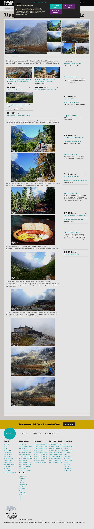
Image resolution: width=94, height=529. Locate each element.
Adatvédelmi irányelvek (40, 2)
